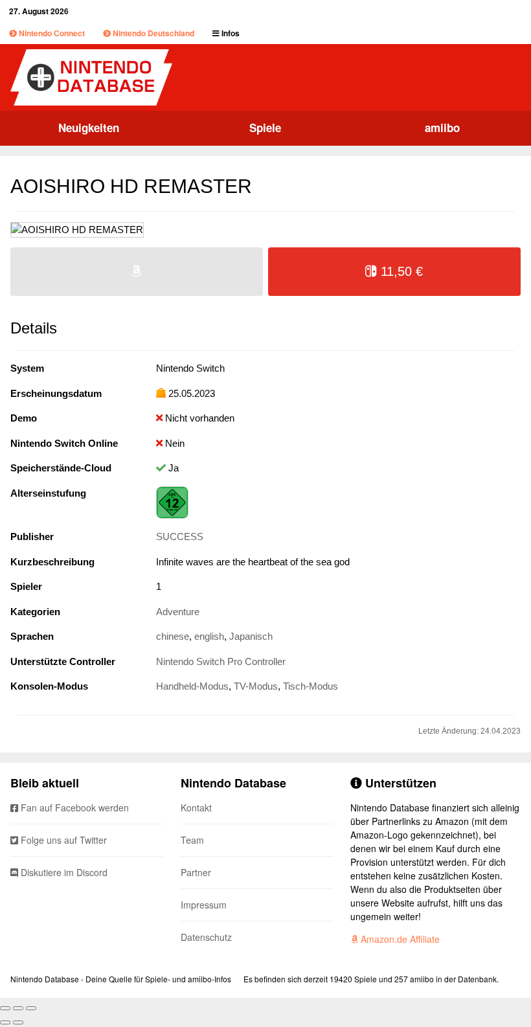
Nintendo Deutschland (152, 33)
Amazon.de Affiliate (399, 938)
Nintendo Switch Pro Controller (221, 661)
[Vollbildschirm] (18, 1008)
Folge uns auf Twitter (62, 839)
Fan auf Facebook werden (73, 807)
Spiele (265, 127)
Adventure (177, 611)
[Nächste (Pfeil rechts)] (18, 1022)
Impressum (204, 904)
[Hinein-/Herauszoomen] (31, 1008)
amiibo (442, 127)
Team (192, 839)
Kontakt (196, 807)
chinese (172, 636)
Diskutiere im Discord (62, 872)
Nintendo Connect (51, 33)
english (209, 636)
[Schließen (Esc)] (5, 1008)
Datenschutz (206, 937)
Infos (230, 33)
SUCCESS (179, 536)
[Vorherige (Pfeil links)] (5, 1022)
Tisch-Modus (310, 686)
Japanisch (251, 636)
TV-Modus (256, 686)
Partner (196, 872)
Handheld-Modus (192, 686)
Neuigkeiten (88, 127)
